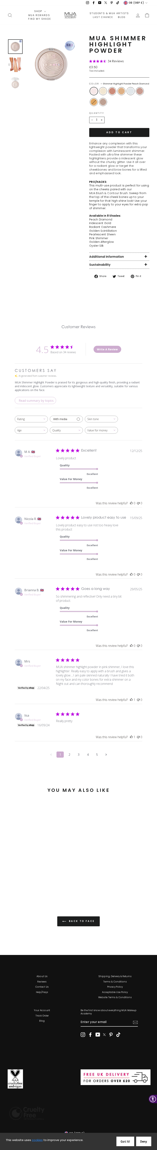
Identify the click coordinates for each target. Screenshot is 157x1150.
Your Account (42, 1010)
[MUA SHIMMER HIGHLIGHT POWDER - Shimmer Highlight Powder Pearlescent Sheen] (31, 880)
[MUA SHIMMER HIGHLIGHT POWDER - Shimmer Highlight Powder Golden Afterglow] (21, 884)
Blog (42, 1020)
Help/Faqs (42, 992)
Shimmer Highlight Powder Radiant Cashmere (112, 91)
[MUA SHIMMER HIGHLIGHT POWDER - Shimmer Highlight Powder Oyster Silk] (26, 884)
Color (119, 83)
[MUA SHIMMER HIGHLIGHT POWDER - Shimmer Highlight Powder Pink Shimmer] (36, 880)
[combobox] (31, 419)
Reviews (42, 981)
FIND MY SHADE (39, 18)
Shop (38, 11)
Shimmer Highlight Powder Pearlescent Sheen (130, 91)
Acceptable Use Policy (115, 992)
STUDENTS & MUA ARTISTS (109, 13)
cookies (37, 1140)
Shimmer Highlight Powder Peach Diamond (94, 91)
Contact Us (42, 986)
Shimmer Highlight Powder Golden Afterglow (94, 102)
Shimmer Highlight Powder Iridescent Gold (103, 91)
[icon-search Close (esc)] (51, 64)
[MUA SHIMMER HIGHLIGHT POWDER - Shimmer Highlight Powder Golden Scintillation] (26, 880)
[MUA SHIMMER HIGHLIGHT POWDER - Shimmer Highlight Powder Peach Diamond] (11, 880)
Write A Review (107, 349)
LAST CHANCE (103, 17)
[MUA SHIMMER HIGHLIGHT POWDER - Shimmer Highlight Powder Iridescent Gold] (16, 880)
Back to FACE (81, 921)
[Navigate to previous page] (51, 755)
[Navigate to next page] (106, 755)
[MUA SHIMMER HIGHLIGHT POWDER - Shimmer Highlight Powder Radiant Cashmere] (21, 880)
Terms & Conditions (115, 981)
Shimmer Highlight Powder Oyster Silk (103, 102)
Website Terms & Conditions (115, 997)
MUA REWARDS (39, 15)
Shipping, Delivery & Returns (115, 976)
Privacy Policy (115, 986)
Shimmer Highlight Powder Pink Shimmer (140, 91)
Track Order (42, 1015)
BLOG (122, 17)
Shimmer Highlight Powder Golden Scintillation (121, 91)
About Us (42, 976)
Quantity (96, 113)
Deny (143, 1141)
